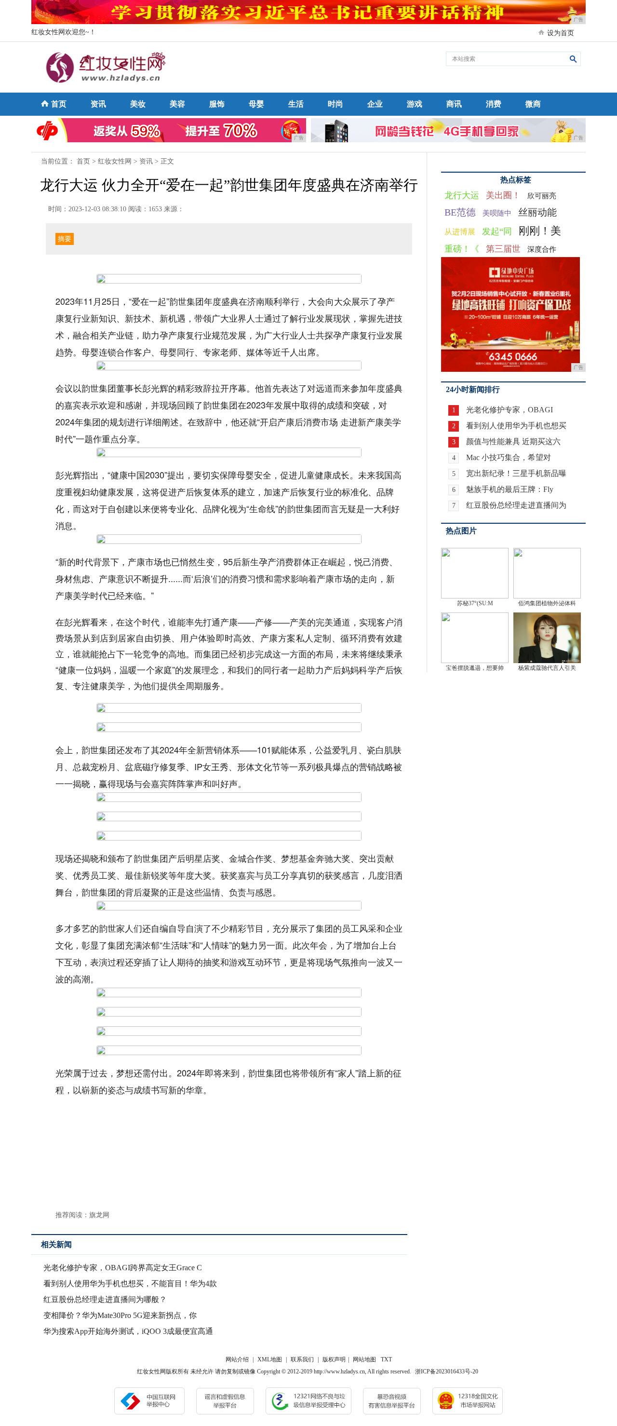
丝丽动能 (537, 212)
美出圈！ (503, 195)
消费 (493, 104)
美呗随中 (497, 213)
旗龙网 (99, 1215)
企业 (375, 104)
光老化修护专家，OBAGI (509, 410)
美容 (177, 104)
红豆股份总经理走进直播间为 (516, 505)
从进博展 (459, 232)
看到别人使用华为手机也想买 (516, 425)
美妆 (138, 104)
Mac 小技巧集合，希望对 (508, 457)
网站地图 (364, 1359)
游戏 (414, 104)
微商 (533, 104)
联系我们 (302, 1359)
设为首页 (560, 33)
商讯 (454, 104)
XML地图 (269, 1359)
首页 (59, 104)
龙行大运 (461, 195)
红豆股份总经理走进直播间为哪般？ (105, 1299)
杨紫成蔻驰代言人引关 (547, 668)
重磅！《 (461, 249)
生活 (296, 104)
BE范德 (460, 212)
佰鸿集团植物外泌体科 (547, 603)
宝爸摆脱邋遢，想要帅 (475, 668)
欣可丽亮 (541, 196)
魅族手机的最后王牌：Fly (509, 489)
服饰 (217, 104)
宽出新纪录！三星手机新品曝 (516, 473)
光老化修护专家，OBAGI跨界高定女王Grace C (122, 1267)
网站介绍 (237, 1359)
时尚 (335, 104)
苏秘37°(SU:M (475, 603)
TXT (386, 1359)
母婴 (256, 104)
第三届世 (503, 249)
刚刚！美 (540, 231)
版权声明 (334, 1359)
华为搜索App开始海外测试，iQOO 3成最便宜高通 (128, 1331)
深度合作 (541, 249)
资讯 (98, 104)
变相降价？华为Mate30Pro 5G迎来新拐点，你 (120, 1315)
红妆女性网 (115, 161)
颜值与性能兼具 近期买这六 (513, 441)
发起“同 (497, 231)
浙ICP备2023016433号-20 (446, 1371)
